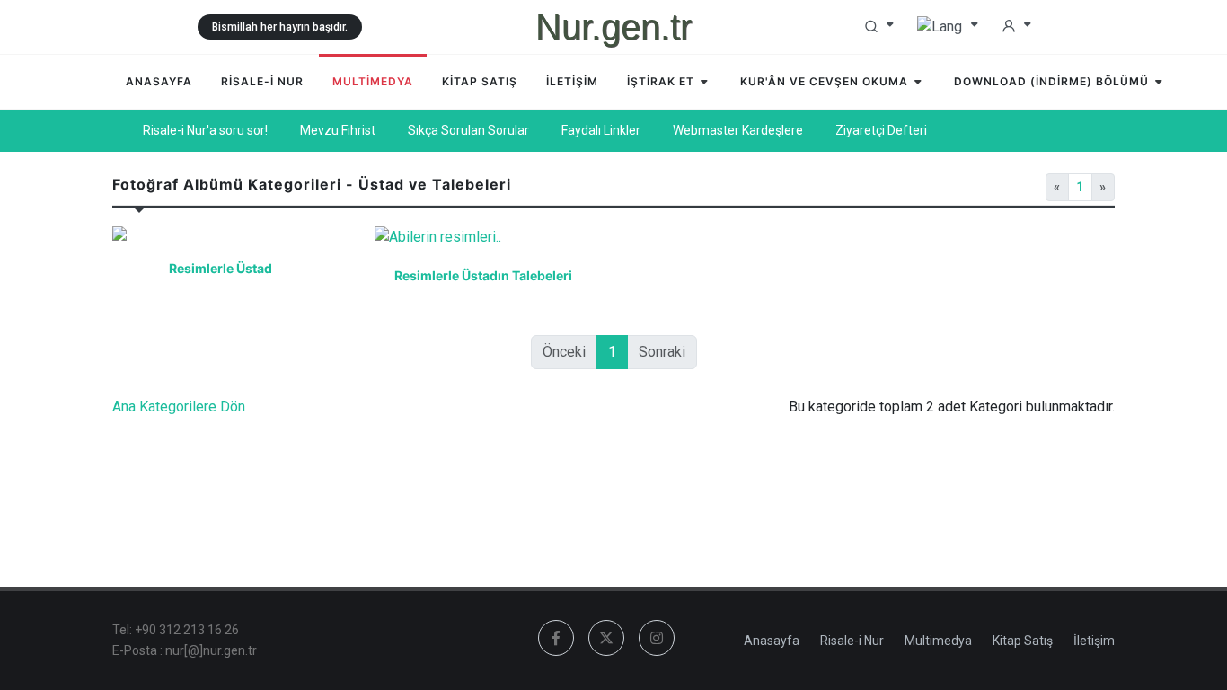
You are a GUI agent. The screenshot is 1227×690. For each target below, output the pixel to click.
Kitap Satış (1023, 640)
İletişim (1094, 640)
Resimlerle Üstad (220, 268)
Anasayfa (771, 640)
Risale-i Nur (852, 640)
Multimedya (938, 640)
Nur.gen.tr (613, 27)
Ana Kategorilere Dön (178, 406)
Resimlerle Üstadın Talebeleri (482, 275)
